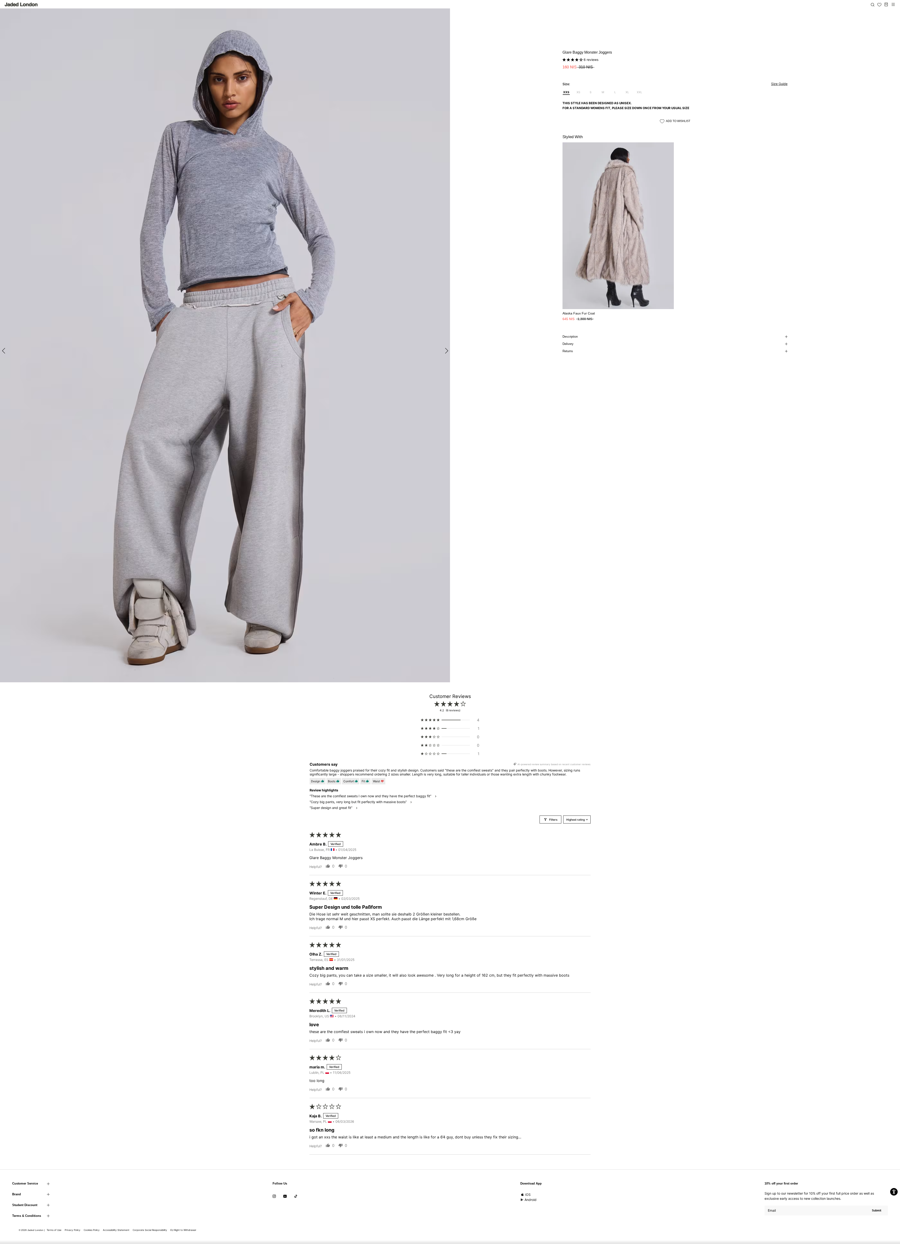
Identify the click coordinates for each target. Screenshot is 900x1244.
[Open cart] (886, 4)
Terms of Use (54, 1230)
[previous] (4, 350)
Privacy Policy (72, 1230)
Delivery (568, 344)
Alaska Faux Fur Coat (578, 313)
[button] (573, 60)
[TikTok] (295, 1196)
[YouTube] (285, 1196)
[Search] (872, 4)
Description (570, 336)
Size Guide (779, 84)
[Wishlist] (879, 5)
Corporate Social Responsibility (150, 1230)
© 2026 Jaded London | (32, 1230)
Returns (567, 351)
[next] (446, 350)
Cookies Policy (92, 1230)
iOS (528, 1194)
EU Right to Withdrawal (183, 1230)
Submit (876, 1210)
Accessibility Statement (116, 1230)
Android (530, 1200)
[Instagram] (274, 1196)
